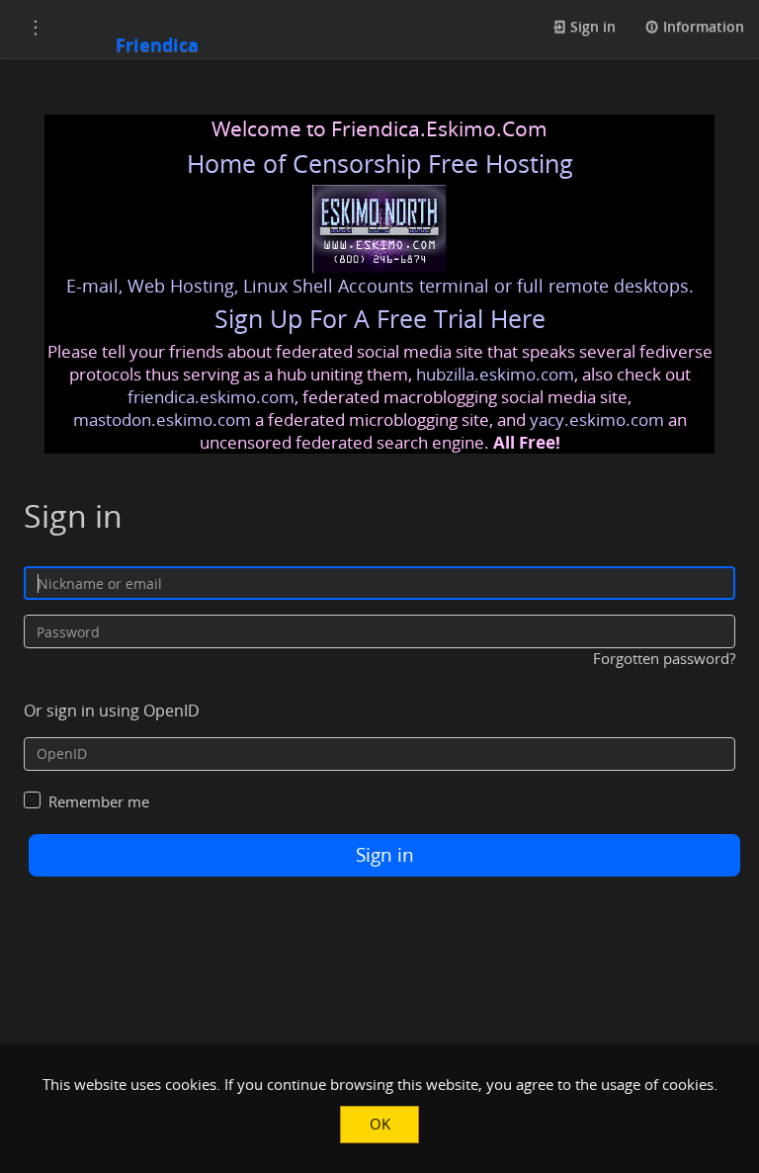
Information (701, 26)
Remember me (98, 801)
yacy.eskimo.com (597, 419)
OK (380, 1123)
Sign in (591, 26)
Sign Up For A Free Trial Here (380, 318)
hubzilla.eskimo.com (495, 374)
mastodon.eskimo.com (162, 419)
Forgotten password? (664, 658)
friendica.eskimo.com (211, 396)
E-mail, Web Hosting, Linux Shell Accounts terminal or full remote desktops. (380, 285)
